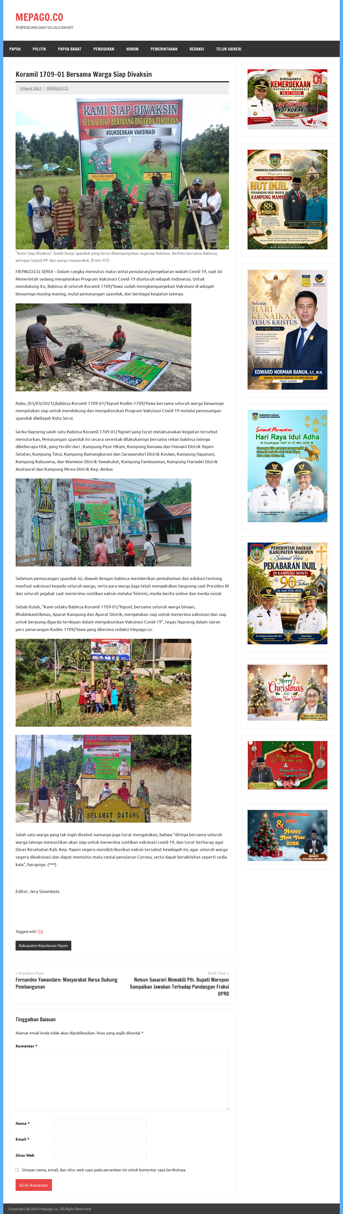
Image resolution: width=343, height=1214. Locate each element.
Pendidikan (103, 49)
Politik (39, 49)
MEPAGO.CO (39, 17)
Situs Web (25, 1155)
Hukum (132, 49)
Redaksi (197, 49)
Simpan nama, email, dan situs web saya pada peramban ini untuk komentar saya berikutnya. (104, 1169)
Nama (23, 1123)
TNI (40, 931)
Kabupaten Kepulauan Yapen (43, 945)
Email (22, 1139)
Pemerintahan (164, 49)
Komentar (26, 1045)
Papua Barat (69, 49)
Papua (15, 49)
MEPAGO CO (57, 88)
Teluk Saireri (228, 49)
